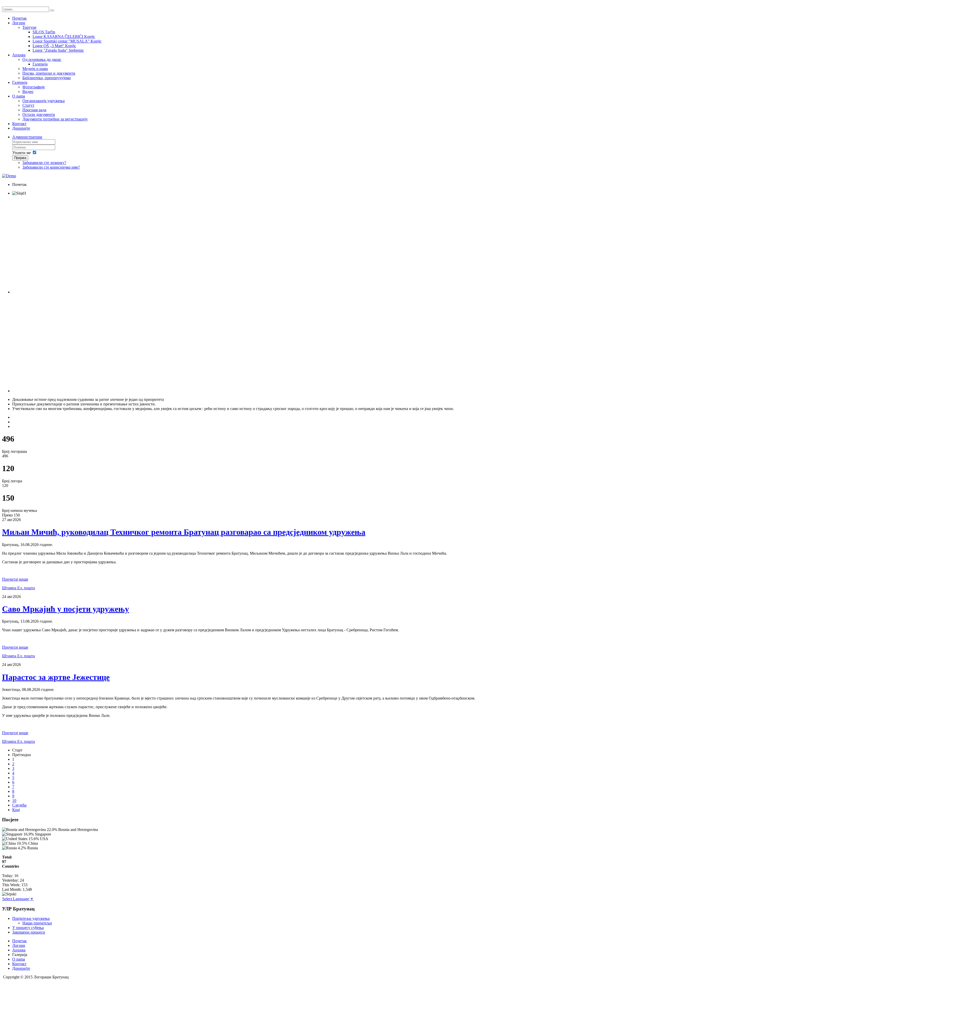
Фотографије (33, 87)
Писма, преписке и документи (48, 73)
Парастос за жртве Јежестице (56, 677)
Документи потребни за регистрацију (55, 119)
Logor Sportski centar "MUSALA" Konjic (67, 41)
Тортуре (29, 27)
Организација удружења (43, 101)
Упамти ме (21, 153)
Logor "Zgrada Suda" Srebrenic (58, 50)
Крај (16, 810)
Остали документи (38, 114)
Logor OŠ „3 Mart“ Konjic (54, 46)
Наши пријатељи (37, 923)
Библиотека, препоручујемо (46, 78)
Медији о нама (35, 68)
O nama (18, 96)
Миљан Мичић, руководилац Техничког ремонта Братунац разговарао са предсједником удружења (183, 532)
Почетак (19, 18)
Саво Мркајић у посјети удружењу (65, 608)
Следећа (19, 805)
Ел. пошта (26, 588)
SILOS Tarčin (44, 32)
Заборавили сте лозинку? (44, 162)
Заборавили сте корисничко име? (51, 167)
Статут (28, 105)
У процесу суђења (28, 927)
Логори (18, 23)
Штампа (9, 588)
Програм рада (34, 110)
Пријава (20, 158)
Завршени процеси (28, 932)
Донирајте (21, 128)
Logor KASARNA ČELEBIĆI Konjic (64, 36)
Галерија (40, 64)
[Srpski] (9, 894)
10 (14, 800)
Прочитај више (15, 579)
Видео (27, 91)
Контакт (19, 123)
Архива (18, 55)
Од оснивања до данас (41, 59)
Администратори (27, 137)
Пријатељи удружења (31, 918)
